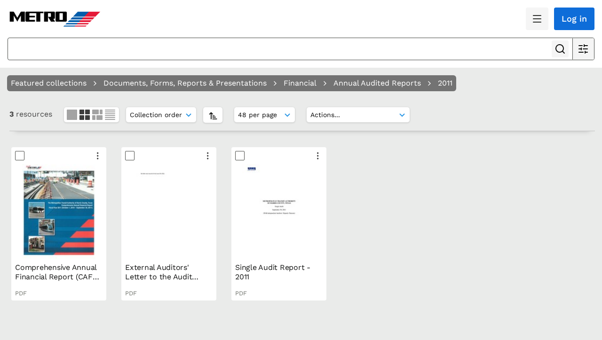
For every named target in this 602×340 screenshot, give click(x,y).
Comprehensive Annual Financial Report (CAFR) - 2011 (57, 277)
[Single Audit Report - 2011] (278, 211)
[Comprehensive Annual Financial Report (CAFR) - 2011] (58, 211)
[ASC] (212, 115)
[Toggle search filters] (583, 49)
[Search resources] (560, 48)
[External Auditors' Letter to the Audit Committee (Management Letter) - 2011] (168, 211)
